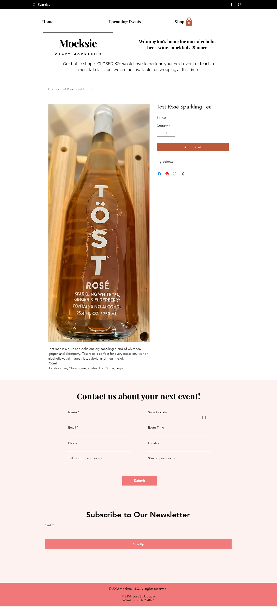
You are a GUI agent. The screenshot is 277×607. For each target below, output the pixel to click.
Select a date (157, 412)
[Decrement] (159, 132)
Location (154, 443)
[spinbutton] (166, 132)
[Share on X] (182, 173)
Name (72, 412)
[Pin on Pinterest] (167, 173)
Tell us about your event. (85, 458)
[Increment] (172, 132)
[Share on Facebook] (159, 173)
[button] (189, 21)
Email (72, 427)
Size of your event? (161, 458)
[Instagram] (240, 4)
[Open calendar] (204, 417)
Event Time (156, 427)
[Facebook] (232, 4)
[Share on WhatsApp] (174, 173)
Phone (72, 443)
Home (52, 89)
